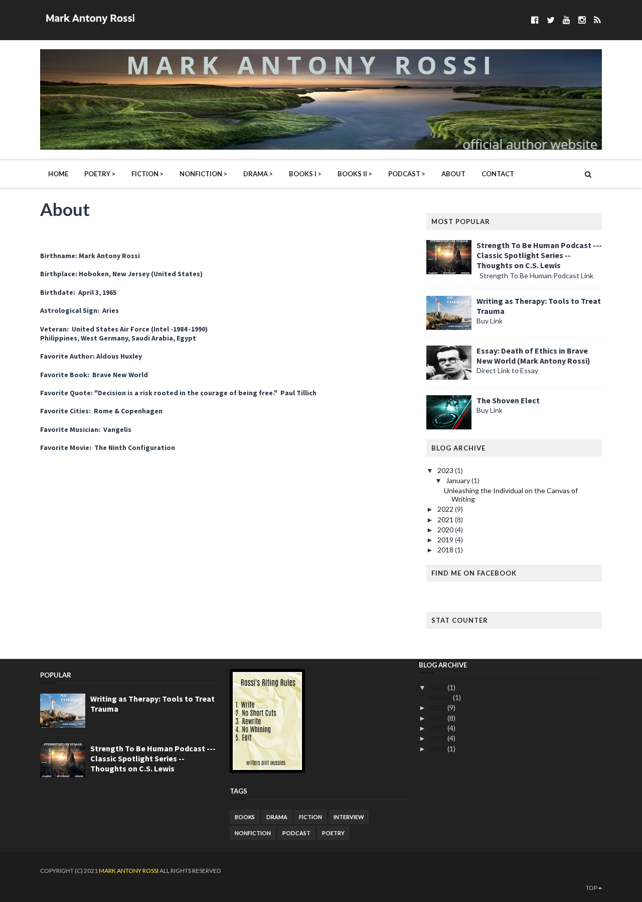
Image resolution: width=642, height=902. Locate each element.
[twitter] (550, 20)
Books (245, 817)
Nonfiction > (203, 174)
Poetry (333, 833)
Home (58, 174)
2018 (446, 549)
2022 (446, 509)
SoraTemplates (48, 887)
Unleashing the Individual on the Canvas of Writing (511, 494)
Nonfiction (253, 833)
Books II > (355, 174)
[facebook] (535, 20)
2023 (446, 470)
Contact (498, 174)
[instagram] (582, 20)
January (458, 480)
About (453, 174)
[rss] (597, 20)
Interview (349, 817)
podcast (296, 833)
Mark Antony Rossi (129, 870)
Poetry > (99, 174)
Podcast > (406, 174)
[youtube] (566, 20)
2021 (446, 519)
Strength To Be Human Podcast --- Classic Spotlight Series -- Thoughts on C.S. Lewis (539, 255)
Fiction (310, 817)
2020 (446, 529)
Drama (276, 817)
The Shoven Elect (508, 400)
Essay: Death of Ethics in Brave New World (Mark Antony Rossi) (533, 356)
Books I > (305, 174)
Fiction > (147, 174)
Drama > (258, 174)
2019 (446, 539)
